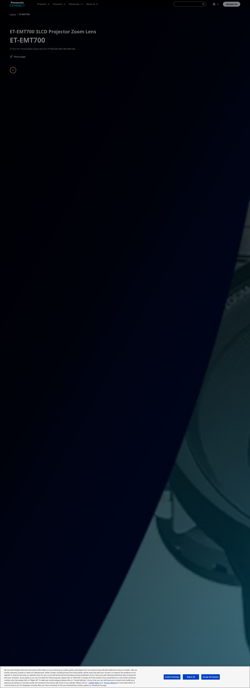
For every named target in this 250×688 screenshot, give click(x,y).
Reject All (191, 677)
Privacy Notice (110, 683)
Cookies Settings (172, 677)
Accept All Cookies (210, 677)
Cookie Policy (94, 683)
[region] (125, 677)
